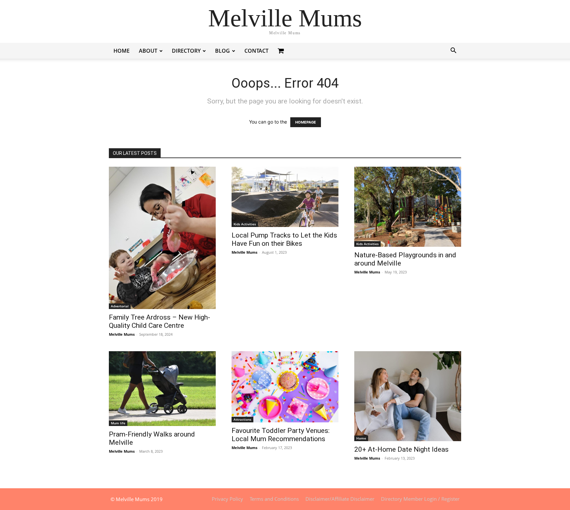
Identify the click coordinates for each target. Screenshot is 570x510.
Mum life (118, 423)
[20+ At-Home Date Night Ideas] (407, 396)
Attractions (242, 419)
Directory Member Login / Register (420, 499)
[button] (453, 51)
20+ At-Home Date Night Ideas (401, 449)
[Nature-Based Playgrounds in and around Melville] (407, 207)
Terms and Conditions (274, 499)
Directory (186, 50)
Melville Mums (122, 334)
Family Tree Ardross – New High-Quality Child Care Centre (159, 321)
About (148, 50)
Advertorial (120, 306)
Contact (256, 50)
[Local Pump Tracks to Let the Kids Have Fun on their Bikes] (285, 197)
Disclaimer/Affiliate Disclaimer (339, 499)
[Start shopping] (281, 50)
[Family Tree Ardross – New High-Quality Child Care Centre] (162, 238)
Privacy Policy (227, 499)
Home (121, 50)
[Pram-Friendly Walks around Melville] (162, 388)
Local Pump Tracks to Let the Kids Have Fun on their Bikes (284, 239)
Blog (222, 50)
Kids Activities (245, 224)
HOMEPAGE (305, 122)
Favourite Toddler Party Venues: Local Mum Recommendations (281, 435)
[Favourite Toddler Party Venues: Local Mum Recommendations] (285, 386)
